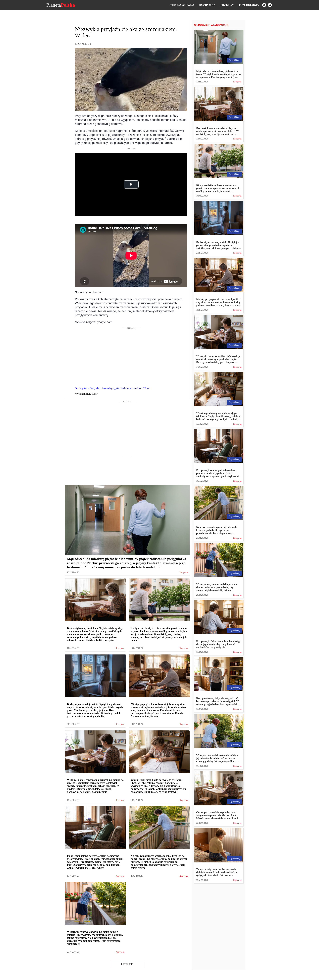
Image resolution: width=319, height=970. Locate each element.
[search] (270, 5)
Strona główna (182, 4)
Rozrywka (207, 4)
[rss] (264, 5)
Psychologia (249, 4)
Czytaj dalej (127, 964)
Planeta (60, 4)
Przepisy (227, 4)
